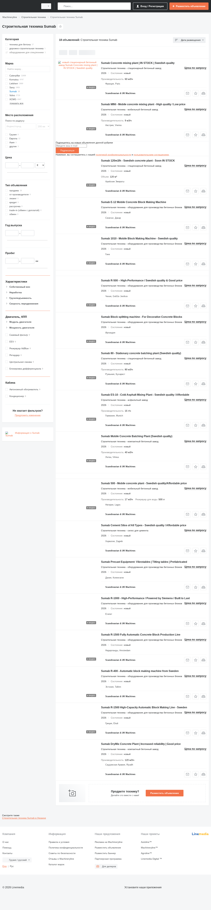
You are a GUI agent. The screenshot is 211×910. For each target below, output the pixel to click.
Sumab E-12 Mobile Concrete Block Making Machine (133, 202)
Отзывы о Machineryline (61, 858)
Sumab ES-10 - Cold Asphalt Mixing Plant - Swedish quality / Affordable (145, 394)
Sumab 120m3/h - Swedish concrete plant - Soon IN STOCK (138, 160)
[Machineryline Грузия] (19, 6)
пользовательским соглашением (151, 154)
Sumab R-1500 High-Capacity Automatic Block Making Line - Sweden (144, 707)
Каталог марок (56, 864)
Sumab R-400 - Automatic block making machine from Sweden (140, 671)
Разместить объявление (164, 793)
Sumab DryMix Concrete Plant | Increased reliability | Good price (141, 744)
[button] (196, 93)
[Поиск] (61, 6)
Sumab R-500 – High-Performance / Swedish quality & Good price (141, 280)
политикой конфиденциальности (113, 154)
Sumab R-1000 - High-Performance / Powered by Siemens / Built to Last (145, 598)
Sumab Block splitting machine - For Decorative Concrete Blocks (141, 316)
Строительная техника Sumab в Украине (24, 818)
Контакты (7, 853)
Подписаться (67, 150)
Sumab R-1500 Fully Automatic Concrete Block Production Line (140, 634)
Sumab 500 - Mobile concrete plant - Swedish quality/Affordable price (144, 483)
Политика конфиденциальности (66, 847)
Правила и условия (59, 842)
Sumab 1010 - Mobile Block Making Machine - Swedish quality (139, 238)
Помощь (7, 847)
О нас (5, 842)
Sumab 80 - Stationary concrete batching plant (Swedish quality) (141, 353)
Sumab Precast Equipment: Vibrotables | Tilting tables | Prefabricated (144, 561)
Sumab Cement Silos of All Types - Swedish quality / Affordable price (143, 525)
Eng (4, 866)
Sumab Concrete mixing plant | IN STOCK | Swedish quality (138, 63)
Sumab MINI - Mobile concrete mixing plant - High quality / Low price (143, 104)
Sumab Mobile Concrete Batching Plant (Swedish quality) (136, 436)
